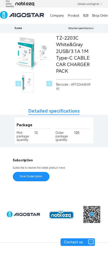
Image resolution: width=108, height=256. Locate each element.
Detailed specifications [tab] (54, 111)
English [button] (94, 4)
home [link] (18, 28)
